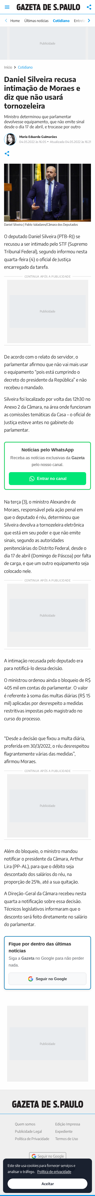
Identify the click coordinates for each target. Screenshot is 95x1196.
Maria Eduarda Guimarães (38, 137)
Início (8, 67)
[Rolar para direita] (88, 20)
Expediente (63, 1131)
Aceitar (48, 1184)
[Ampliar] (84, 170)
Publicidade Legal (28, 1131)
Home (15, 20)
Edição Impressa (67, 1124)
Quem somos (25, 1124)
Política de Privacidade (32, 1139)
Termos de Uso (66, 1139)
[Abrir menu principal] (7, 7)
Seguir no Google (51, 1156)
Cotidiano (61, 20)
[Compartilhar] (89, 7)
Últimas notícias (36, 20)
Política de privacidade (54, 1171)
